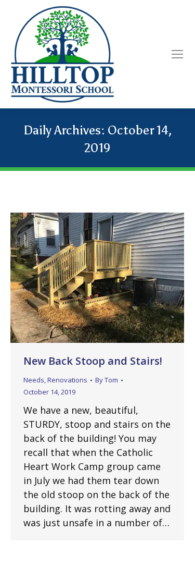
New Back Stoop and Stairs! (92, 361)
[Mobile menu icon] (177, 54)
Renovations (67, 380)
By (106, 380)
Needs (33, 380)
